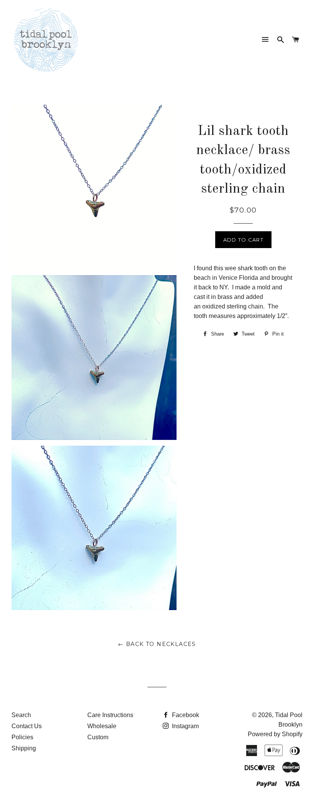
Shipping (23, 748)
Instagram (184, 726)
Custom (97, 737)
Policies (22, 737)
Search (21, 715)
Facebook (184, 715)
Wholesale (101, 726)
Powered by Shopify (275, 734)
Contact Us (26, 726)
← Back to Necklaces (157, 644)
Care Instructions (110, 715)
